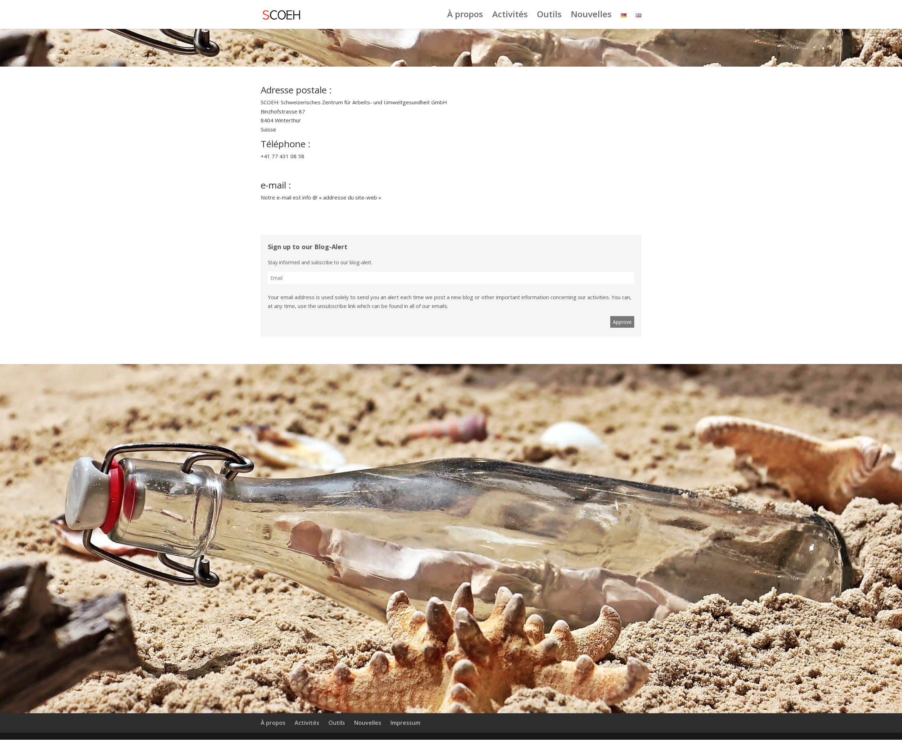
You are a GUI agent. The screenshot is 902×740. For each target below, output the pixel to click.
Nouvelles (591, 16)
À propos (465, 16)
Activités (510, 16)
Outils (549, 16)
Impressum (405, 723)
